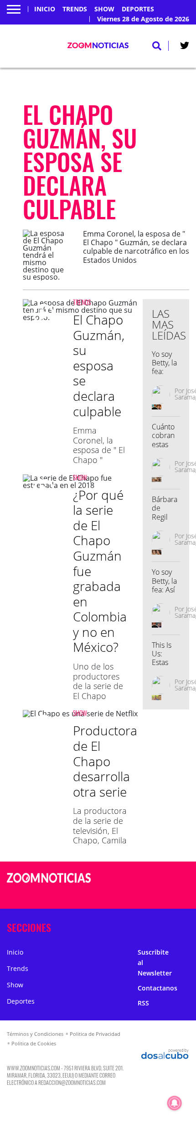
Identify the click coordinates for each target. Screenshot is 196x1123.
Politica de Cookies (33, 1043)
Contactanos (157, 988)
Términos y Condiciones (35, 1033)
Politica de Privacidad (95, 1033)
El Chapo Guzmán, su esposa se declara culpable (98, 365)
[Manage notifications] (174, 1103)
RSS (143, 1003)
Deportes (138, 9)
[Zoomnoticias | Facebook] (153, 878)
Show (104, 9)
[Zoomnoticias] (49, 885)
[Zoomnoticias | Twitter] (184, 47)
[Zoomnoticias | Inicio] (185, 925)
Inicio (44, 9)
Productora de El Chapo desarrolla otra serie (105, 761)
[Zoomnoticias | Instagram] (153, 895)
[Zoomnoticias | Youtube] (170, 895)
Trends (74, 9)
